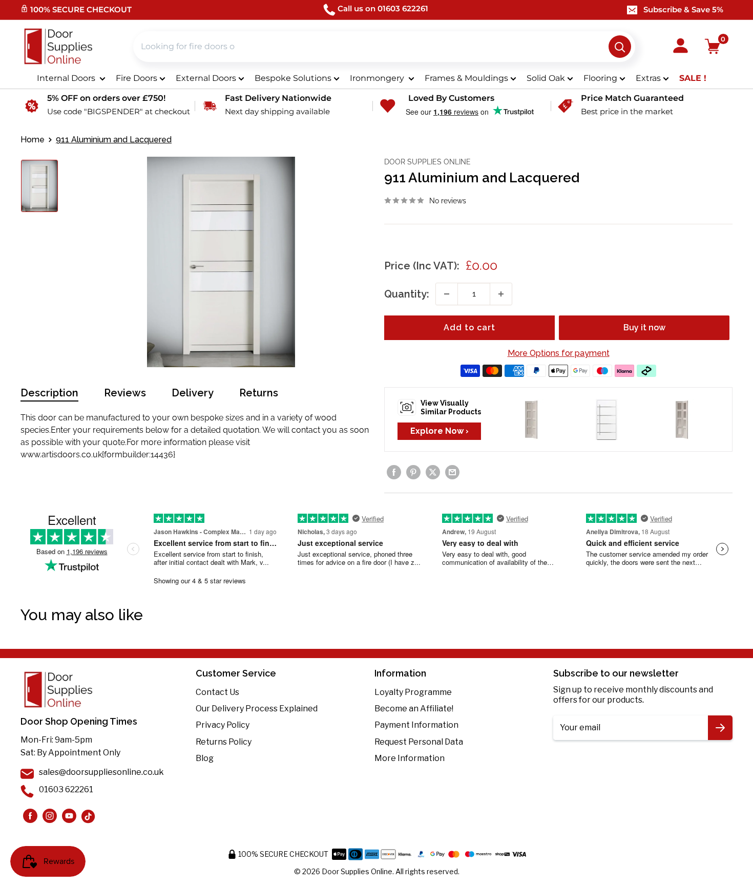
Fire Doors (136, 78)
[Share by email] (452, 472)
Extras (648, 78)
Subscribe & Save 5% (683, 9)
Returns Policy (224, 742)
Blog (205, 758)
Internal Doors (67, 78)
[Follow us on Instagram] (30, 816)
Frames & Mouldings (466, 78)
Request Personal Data (418, 742)
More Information (409, 758)
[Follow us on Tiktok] (88, 816)
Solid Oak (546, 78)
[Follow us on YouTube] (69, 816)
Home (32, 139)
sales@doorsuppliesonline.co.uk (101, 772)
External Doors (206, 78)
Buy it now (644, 327)
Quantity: (406, 294)
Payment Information (416, 725)
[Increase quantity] (501, 294)
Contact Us (217, 692)
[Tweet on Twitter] (433, 472)
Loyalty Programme (413, 692)
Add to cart (469, 327)
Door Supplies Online (427, 162)
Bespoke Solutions (293, 78)
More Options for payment (559, 353)
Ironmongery (378, 78)
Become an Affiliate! (413, 708)
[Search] (620, 46)
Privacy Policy (222, 725)
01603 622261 (66, 789)
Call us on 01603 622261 (383, 8)
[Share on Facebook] (394, 472)
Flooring (600, 78)
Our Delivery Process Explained (257, 708)
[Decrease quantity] (446, 294)
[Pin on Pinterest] (413, 472)
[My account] (680, 46)
